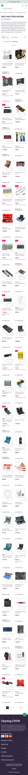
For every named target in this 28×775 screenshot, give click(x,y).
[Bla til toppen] (24, 714)
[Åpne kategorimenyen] (25, 5)
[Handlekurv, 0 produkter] (22, 5)
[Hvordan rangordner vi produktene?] (4, 41)
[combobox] (14, 8)
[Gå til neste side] (23, 707)
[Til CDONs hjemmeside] (2, 5)
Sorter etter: (9, 41)
